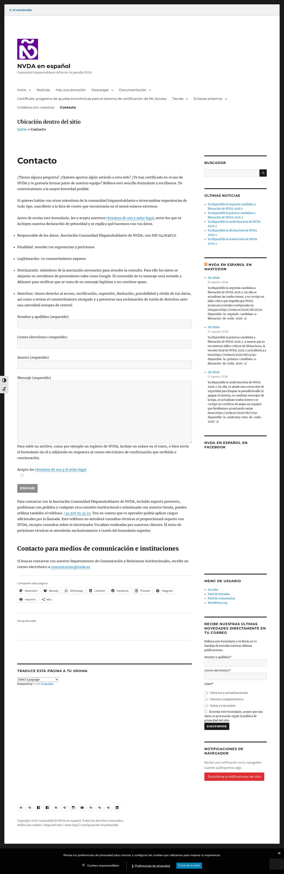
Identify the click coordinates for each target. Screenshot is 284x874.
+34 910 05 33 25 (77, 513)
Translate (47, 684)
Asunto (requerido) (33, 357)
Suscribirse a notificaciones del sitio (234, 777)
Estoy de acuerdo (189, 865)
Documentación (132, 90)
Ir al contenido (21, 10)
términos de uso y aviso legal (130, 218)
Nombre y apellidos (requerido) (43, 317)
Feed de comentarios (221, 598)
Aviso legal (71, 825)
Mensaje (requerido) (34, 378)
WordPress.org (217, 603)
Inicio (21, 90)
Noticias (43, 90)
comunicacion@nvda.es (70, 567)
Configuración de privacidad (99, 825)
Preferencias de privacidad (152, 865)
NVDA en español (43, 66)
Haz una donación (71, 90)
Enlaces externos (208, 99)
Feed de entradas (219, 594)
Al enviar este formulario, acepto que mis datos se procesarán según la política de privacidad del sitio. (233, 716)
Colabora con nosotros (35, 107)
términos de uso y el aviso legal (60, 469)
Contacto (68, 107)
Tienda (177, 99)
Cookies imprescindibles (103, 865)
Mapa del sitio (53, 825)
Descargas (100, 90)
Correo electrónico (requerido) (42, 337)
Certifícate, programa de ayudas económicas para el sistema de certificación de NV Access (91, 99)
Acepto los (51, 469)
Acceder (213, 590)
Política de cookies (29, 825)
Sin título (214, 278)
